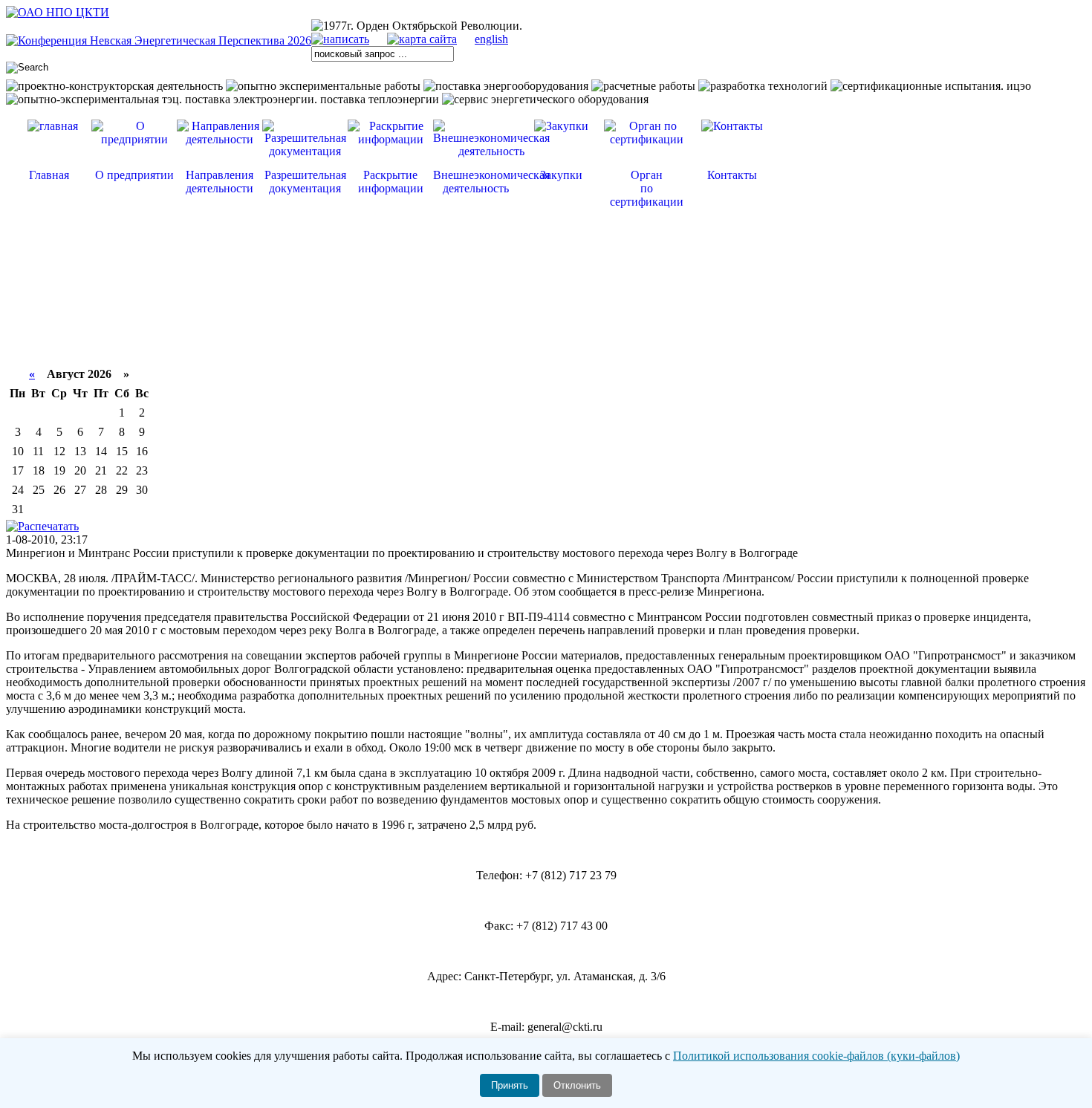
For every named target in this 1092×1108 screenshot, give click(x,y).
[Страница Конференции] (158, 40)
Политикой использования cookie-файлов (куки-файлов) (816, 1055)
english (491, 39)
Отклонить (577, 1085)
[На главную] (57, 12)
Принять (509, 1085)
